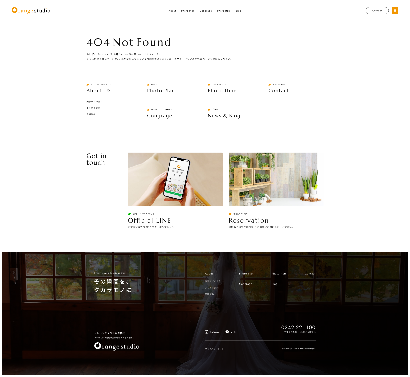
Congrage (206, 11)
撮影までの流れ (94, 101)
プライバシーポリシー (215, 349)
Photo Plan (188, 11)
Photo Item (224, 11)
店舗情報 (91, 114)
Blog (238, 11)
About (172, 11)
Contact (377, 10)
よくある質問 (93, 107)
